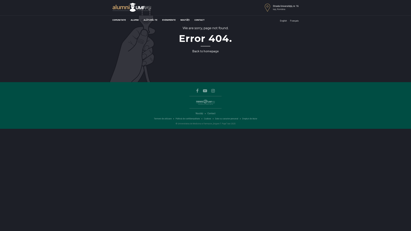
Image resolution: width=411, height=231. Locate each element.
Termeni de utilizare (163, 119)
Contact (199, 19)
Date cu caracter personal (226, 119)
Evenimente (169, 19)
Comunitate (119, 19)
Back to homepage (205, 51)
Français (294, 20)
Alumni (135, 19)
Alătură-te (150, 19)
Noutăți (185, 19)
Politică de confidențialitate (188, 119)
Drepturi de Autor (249, 119)
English (283, 20)
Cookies (207, 119)
